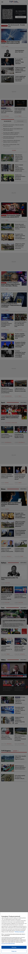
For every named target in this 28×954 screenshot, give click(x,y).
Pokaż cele (14, 951)
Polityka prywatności (19, 931)
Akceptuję (14, 947)
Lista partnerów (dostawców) (8, 943)
